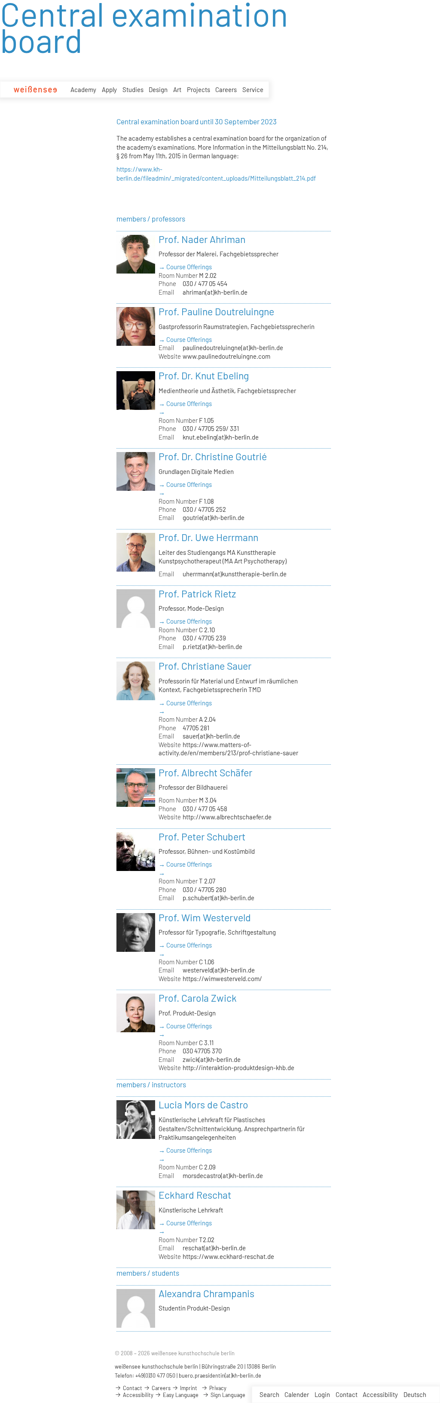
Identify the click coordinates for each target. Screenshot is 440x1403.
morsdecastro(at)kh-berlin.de (223, 1175)
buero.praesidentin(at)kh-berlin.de (220, 1375)
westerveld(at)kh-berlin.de (219, 970)
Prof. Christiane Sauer (205, 666)
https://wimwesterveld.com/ (222, 978)
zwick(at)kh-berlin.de (212, 1059)
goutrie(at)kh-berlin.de (213, 517)
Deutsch (414, 1394)
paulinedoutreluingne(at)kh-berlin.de (233, 347)
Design (158, 89)
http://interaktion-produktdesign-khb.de (238, 1067)
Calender (296, 1394)
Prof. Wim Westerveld (205, 917)
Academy (83, 89)
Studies (133, 89)
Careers (226, 89)
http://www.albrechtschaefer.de (227, 817)
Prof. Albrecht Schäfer (205, 772)
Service (252, 89)
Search (269, 1394)
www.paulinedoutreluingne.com (226, 356)
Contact (347, 1394)
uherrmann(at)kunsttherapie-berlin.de (235, 574)
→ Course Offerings (185, 267)
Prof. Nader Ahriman (202, 239)
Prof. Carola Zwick (198, 998)
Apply (109, 89)
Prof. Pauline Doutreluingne (216, 311)
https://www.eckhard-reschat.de (228, 1256)
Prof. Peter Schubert (202, 837)
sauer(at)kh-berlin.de (211, 736)
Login (322, 1394)
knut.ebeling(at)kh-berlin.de (221, 437)
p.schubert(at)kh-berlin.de (218, 897)
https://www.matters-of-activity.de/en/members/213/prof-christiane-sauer (228, 749)
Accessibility (380, 1394)
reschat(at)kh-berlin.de (214, 1248)
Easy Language (180, 1394)
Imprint (188, 1388)
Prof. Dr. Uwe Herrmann (208, 537)
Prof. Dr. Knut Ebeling (204, 375)
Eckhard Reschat (195, 1195)
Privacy (217, 1388)
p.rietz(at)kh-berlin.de (212, 646)
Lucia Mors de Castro (203, 1104)
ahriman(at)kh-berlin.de (215, 292)
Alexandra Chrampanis (206, 1293)
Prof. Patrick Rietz (197, 594)
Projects (198, 89)
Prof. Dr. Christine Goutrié (213, 456)
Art (177, 89)
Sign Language (227, 1394)
